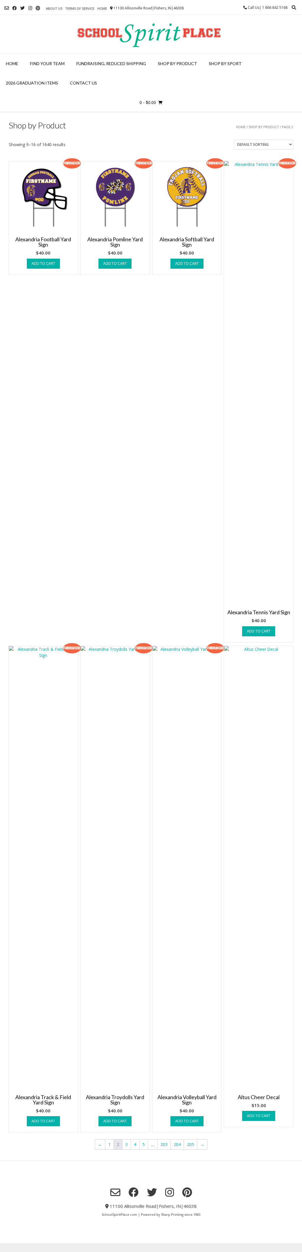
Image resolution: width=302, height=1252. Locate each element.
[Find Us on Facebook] (14, 8)
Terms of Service (79, 8)
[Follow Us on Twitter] (22, 8)
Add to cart (43, 263)
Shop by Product (177, 63)
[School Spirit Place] (151, 34)
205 (190, 1144)
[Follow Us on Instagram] (30, 8)
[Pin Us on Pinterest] (38, 8)
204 (177, 1144)
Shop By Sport (225, 63)
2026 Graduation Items (32, 82)
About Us (54, 8)
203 (164, 1144)
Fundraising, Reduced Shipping (111, 63)
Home (102, 8)
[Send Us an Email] (6, 8)
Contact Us (83, 82)
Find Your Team (47, 63)
